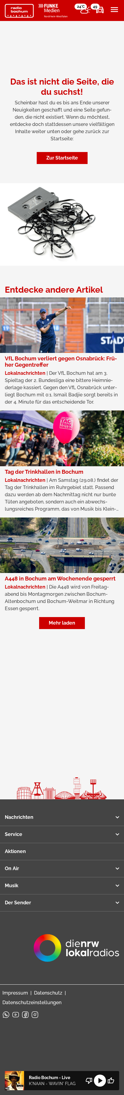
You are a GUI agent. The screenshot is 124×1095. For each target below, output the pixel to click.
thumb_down (89, 1080)
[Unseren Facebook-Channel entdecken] (25, 1014)
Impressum (15, 993)
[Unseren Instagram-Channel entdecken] (35, 1014)
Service (13, 834)
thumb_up (110, 1080)
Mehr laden (62, 623)
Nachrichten (19, 817)
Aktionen (15, 851)
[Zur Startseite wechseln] (19, 10)
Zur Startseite (62, 158)
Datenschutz (48, 993)
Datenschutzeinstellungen (31, 1002)
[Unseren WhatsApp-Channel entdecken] (6, 1014)
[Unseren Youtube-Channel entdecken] (15, 1014)
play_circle (100, 1080)
